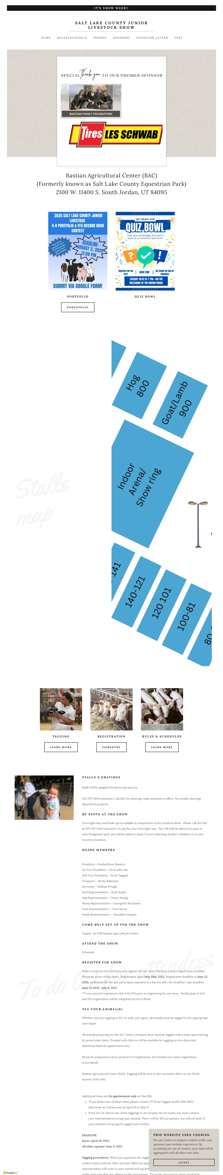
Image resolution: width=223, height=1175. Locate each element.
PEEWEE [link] (100, 37)
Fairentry (111, 747)
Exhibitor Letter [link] (152, 37)
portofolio (78, 307)
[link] (111, 28)
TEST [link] (178, 37)
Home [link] (46, 37)
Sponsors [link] (121, 37)
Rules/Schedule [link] (72, 37)
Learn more (61, 747)
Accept (184, 1162)
